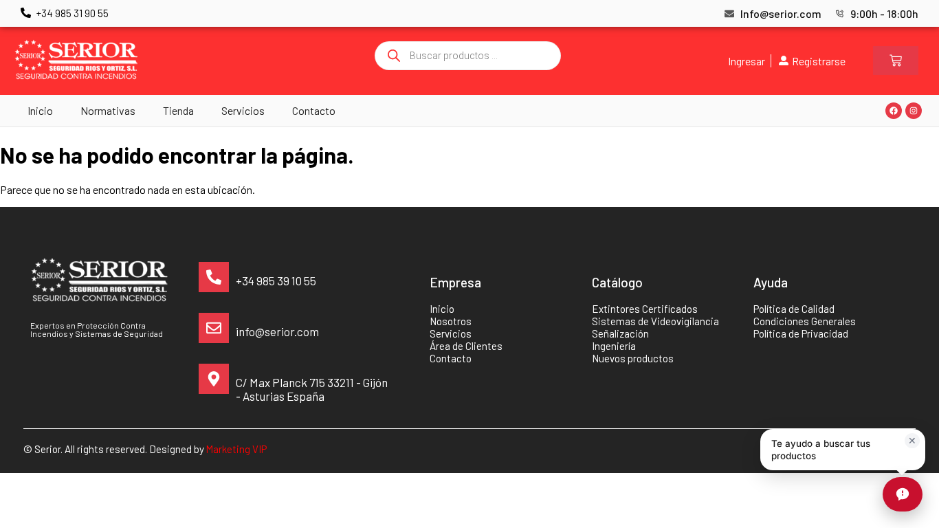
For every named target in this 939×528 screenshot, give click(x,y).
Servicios (243, 110)
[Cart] (895, 60)
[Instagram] (913, 110)
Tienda (178, 110)
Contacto (313, 110)
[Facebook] (893, 110)
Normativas (107, 110)
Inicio (40, 110)
